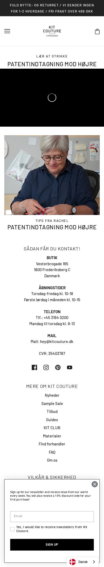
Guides (52, 419)
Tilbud (52, 411)
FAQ (52, 452)
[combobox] (82, 562)
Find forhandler (52, 443)
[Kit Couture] (52, 30)
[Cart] (97, 31)
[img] (34, 367)
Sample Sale (52, 403)
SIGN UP (52, 544)
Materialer (52, 435)
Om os (52, 460)
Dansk (83, 562)
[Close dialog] (94, 484)
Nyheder (52, 395)
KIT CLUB (52, 427)
